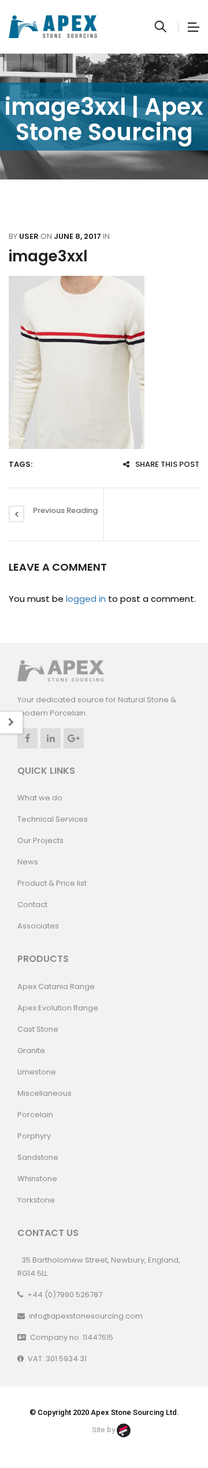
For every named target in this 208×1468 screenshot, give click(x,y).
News (27, 861)
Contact (32, 904)
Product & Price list (52, 883)
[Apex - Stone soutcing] (60, 670)
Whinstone (37, 1178)
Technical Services (52, 819)
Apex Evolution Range (57, 1007)
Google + (74, 738)
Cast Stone (37, 1029)
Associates (38, 925)
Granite (31, 1050)
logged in (86, 599)
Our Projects (40, 840)
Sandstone (37, 1157)
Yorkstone (36, 1199)
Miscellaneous (44, 1093)
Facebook (27, 738)
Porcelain (35, 1114)
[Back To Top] (173, 1427)
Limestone (36, 1071)
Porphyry (34, 1135)
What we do (39, 797)
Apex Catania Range (56, 986)
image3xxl (48, 256)
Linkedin (50, 738)
